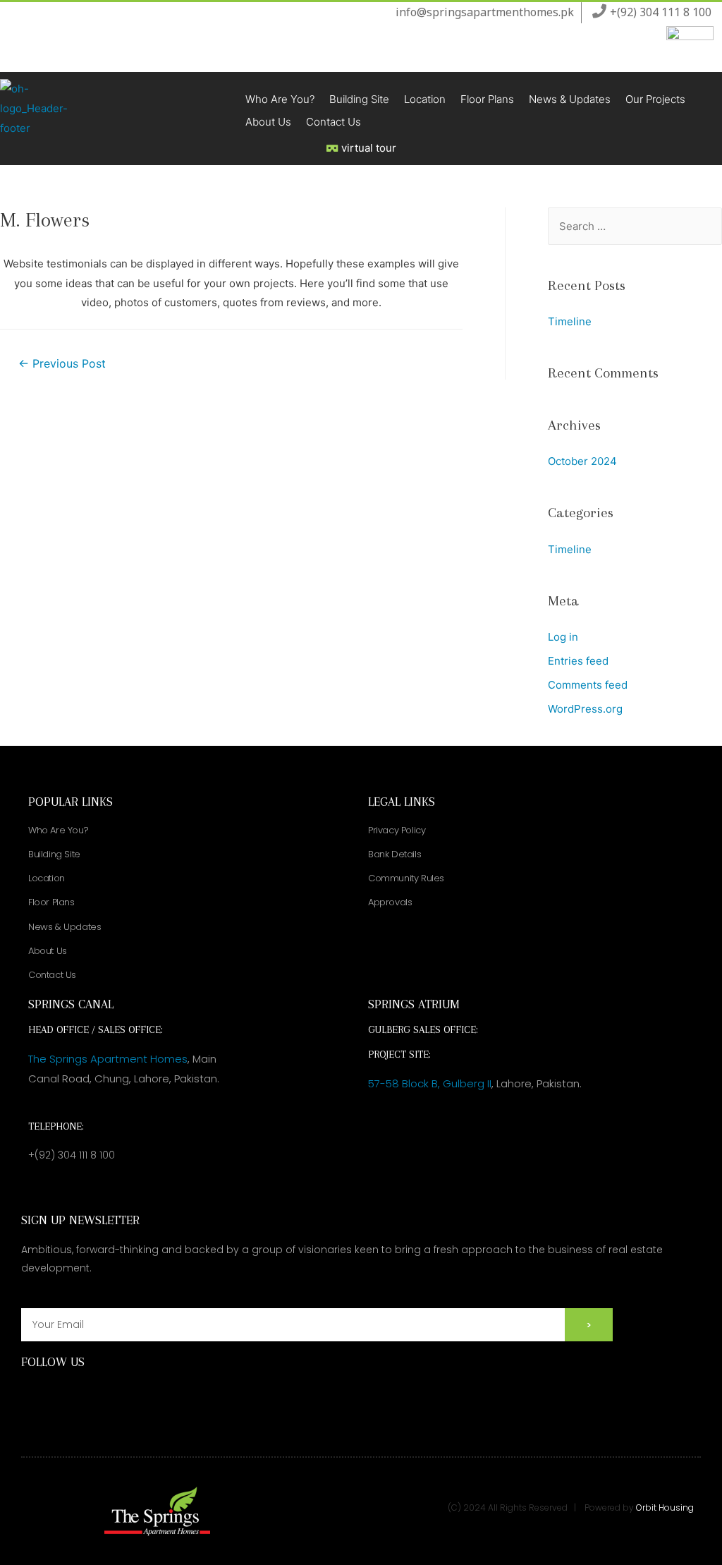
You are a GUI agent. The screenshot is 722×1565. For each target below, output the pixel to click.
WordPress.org (585, 708)
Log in (563, 636)
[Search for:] (635, 226)
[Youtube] (84, 1394)
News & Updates (570, 99)
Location (425, 99)
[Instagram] (59, 1394)
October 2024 (582, 461)
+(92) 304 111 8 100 (71, 1155)
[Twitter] (109, 1394)
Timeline (570, 321)
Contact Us (333, 121)
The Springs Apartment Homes (108, 1058)
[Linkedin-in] (135, 1394)
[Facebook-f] (33, 1394)
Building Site (359, 99)
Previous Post (62, 363)
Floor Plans (487, 99)
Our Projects (655, 99)
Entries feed (578, 660)
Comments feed (588, 684)
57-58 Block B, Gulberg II (429, 1083)
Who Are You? (279, 99)
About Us (268, 121)
